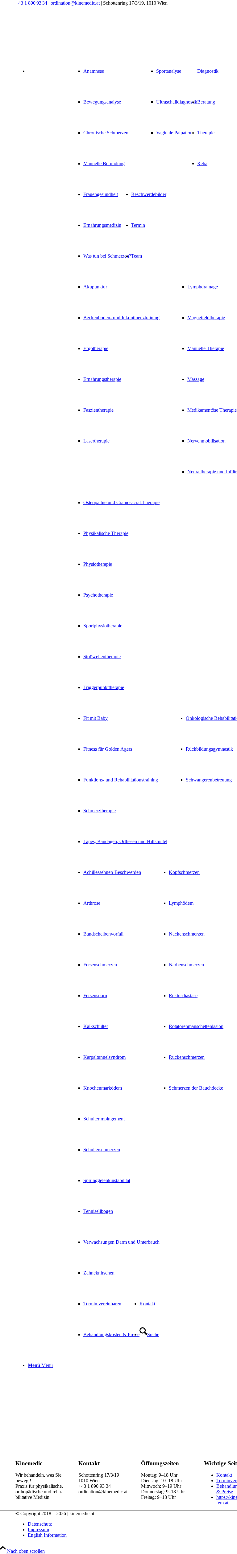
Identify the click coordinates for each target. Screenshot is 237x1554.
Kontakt (224, 1475)
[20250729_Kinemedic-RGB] (61, 35)
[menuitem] (99, 117)
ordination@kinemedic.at (75, 3)
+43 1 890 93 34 (31, 3)
